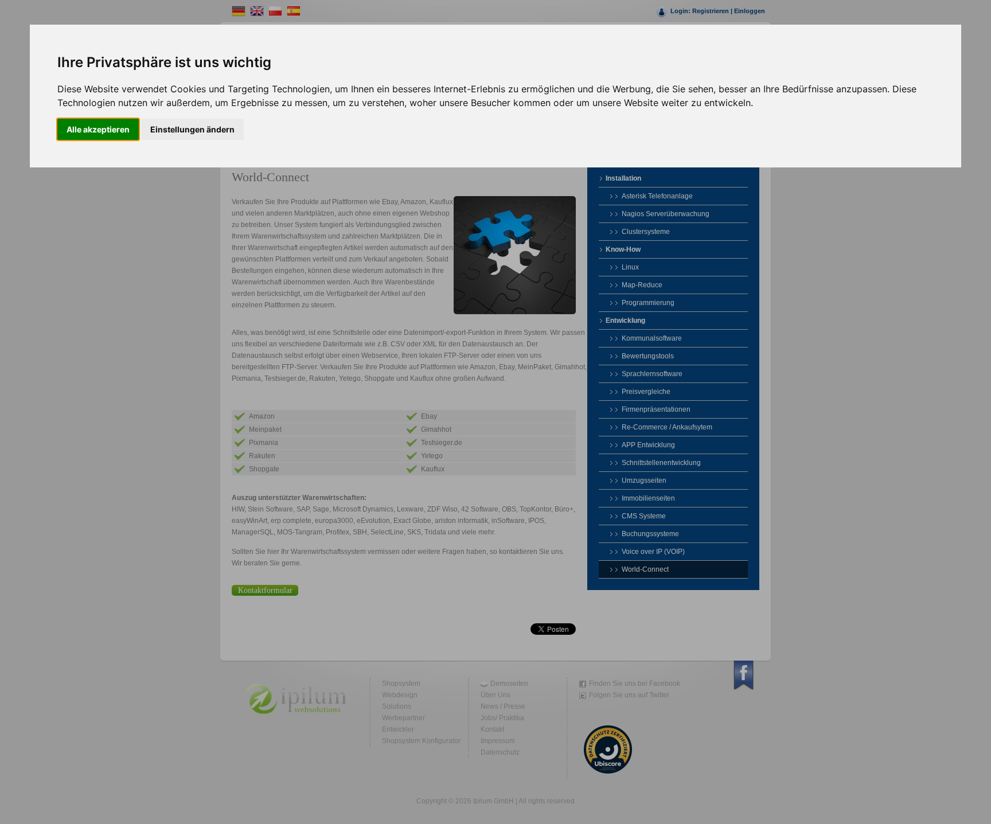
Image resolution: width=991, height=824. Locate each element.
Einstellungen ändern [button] (192, 129)
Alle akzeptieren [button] (98, 129)
